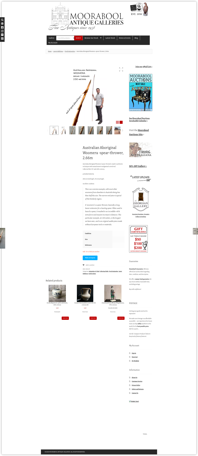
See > (139, 119)
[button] (121, 69)
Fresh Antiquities (70, 51)
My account (52, 42)
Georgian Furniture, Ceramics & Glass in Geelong (140, 215)
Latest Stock (110, 38)
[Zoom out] (117, 122)
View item (65, 318)
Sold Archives (92, 273)
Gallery (51, 38)
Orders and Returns (138, 389)
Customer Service (137, 381)
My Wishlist (135, 361)
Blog (136, 38)
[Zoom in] (121, 122)
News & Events (125, 38)
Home (50, 51)
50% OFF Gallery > (138, 166)
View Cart (135, 357)
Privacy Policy (136, 385)
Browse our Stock (91, 38)
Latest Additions (58, 51)
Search (78, 38)
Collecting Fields (104, 271)
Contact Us (135, 393)
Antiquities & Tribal (94, 271)
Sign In (134, 353)
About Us (134, 377)
